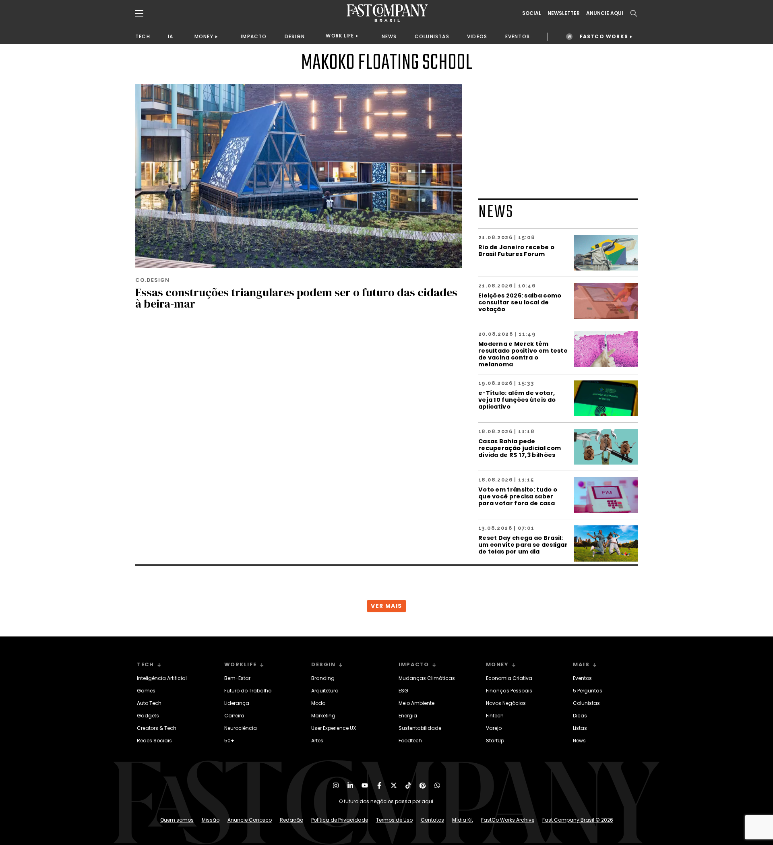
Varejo (494, 728)
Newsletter (564, 13)
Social (531, 13)
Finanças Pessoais (509, 691)
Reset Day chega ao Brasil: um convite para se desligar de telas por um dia (523, 544)
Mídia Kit (462, 819)
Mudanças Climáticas (427, 678)
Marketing (323, 716)
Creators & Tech (156, 728)
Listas (580, 728)
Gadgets (148, 716)
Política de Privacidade (339, 819)
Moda (318, 703)
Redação (291, 819)
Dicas (580, 716)
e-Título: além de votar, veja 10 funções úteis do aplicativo (517, 399)
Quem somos (177, 819)
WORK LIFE (340, 35)
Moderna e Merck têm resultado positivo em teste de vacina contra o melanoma (523, 354)
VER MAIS (386, 606)
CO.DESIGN (152, 280)
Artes (317, 741)
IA (170, 36)
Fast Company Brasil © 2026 (577, 819)
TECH (142, 36)
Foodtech (410, 741)
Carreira (234, 716)
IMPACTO (254, 36)
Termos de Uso (394, 819)
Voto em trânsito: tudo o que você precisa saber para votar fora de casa (517, 496)
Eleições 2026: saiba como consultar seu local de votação (520, 302)
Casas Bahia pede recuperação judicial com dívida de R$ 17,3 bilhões (519, 448)
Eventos (582, 678)
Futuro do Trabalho (247, 691)
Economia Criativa (509, 678)
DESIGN (295, 36)
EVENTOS (517, 36)
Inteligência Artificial (162, 678)
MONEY (203, 36)
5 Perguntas (587, 691)
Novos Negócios (506, 703)
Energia (408, 716)
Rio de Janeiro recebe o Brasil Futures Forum (516, 250)
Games (146, 691)
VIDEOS (477, 36)
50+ (229, 741)
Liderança (236, 703)
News (579, 741)
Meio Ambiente (416, 703)
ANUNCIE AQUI (604, 13)
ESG (403, 691)
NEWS (389, 36)
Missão (210, 819)
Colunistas (586, 703)
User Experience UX (333, 728)
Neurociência (240, 728)
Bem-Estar (237, 678)
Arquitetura (325, 691)
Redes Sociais (154, 741)
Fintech (495, 716)
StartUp (495, 741)
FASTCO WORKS (604, 36)
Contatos (432, 819)
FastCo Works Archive (507, 819)
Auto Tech (149, 703)
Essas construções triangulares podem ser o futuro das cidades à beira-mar (296, 298)
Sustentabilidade (420, 728)
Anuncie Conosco (249, 819)
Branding (323, 678)
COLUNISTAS (432, 36)
